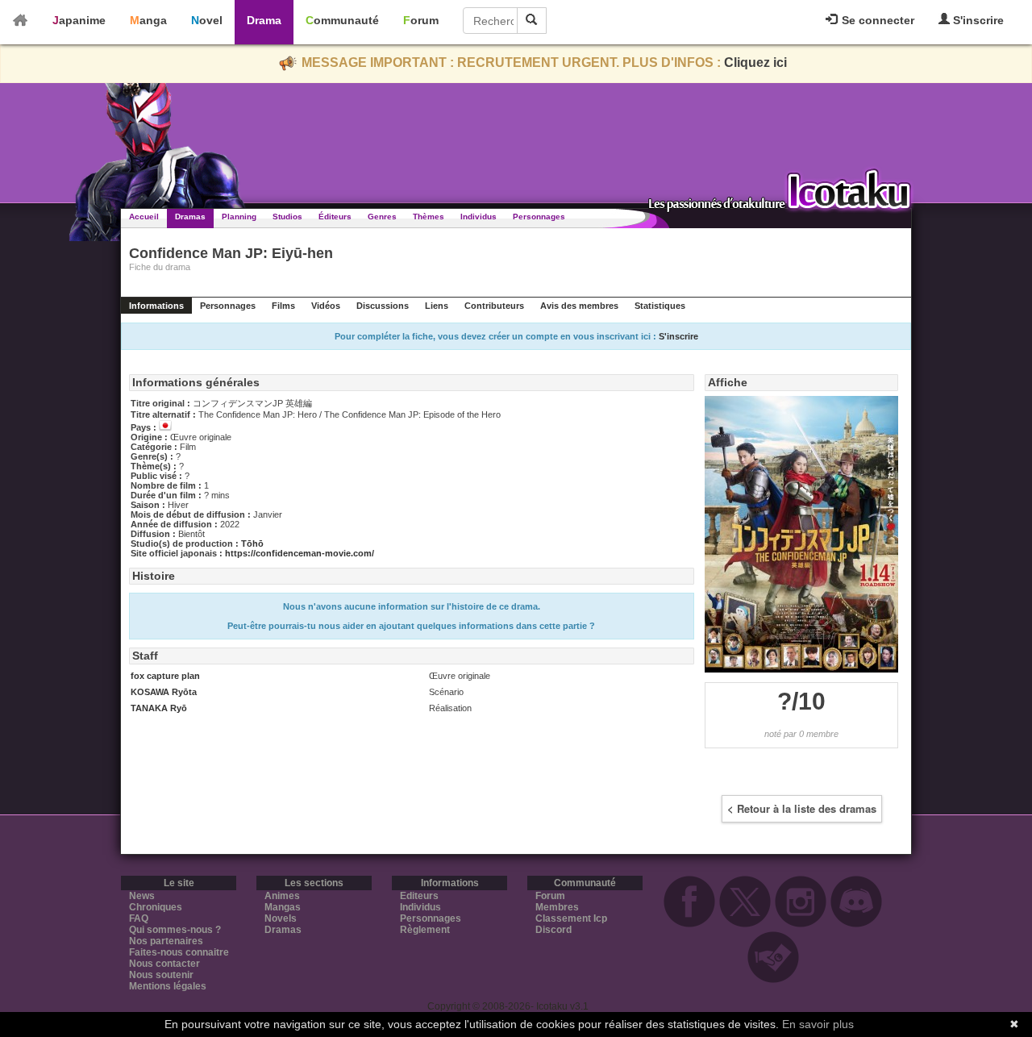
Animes (282, 896)
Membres (557, 907)
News (142, 896)
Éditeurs (335, 216)
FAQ (138, 918)
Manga (148, 20)
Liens (436, 305)
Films (283, 305)
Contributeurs (494, 305)
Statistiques (660, 305)
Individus (478, 216)
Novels (280, 918)
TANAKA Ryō (159, 708)
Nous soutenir (161, 975)
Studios (287, 216)
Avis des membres (579, 305)
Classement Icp (571, 918)
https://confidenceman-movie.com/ (299, 553)
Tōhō (252, 543)
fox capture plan (165, 676)
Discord (553, 929)
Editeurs (419, 896)
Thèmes (428, 216)
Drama (264, 20)
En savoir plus (818, 1024)
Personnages (539, 216)
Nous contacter (164, 963)
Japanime (79, 20)
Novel (207, 20)
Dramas (190, 216)
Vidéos (325, 305)
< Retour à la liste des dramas (801, 808)
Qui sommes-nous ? (175, 929)
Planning (239, 216)
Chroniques (155, 907)
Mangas (282, 907)
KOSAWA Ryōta (164, 692)
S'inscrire (977, 20)
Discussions (382, 305)
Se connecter (876, 20)
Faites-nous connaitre (179, 952)
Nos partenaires (166, 941)
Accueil (144, 216)
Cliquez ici (755, 62)
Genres (382, 216)
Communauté (342, 20)
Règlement (425, 929)
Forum (421, 20)
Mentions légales (167, 986)
